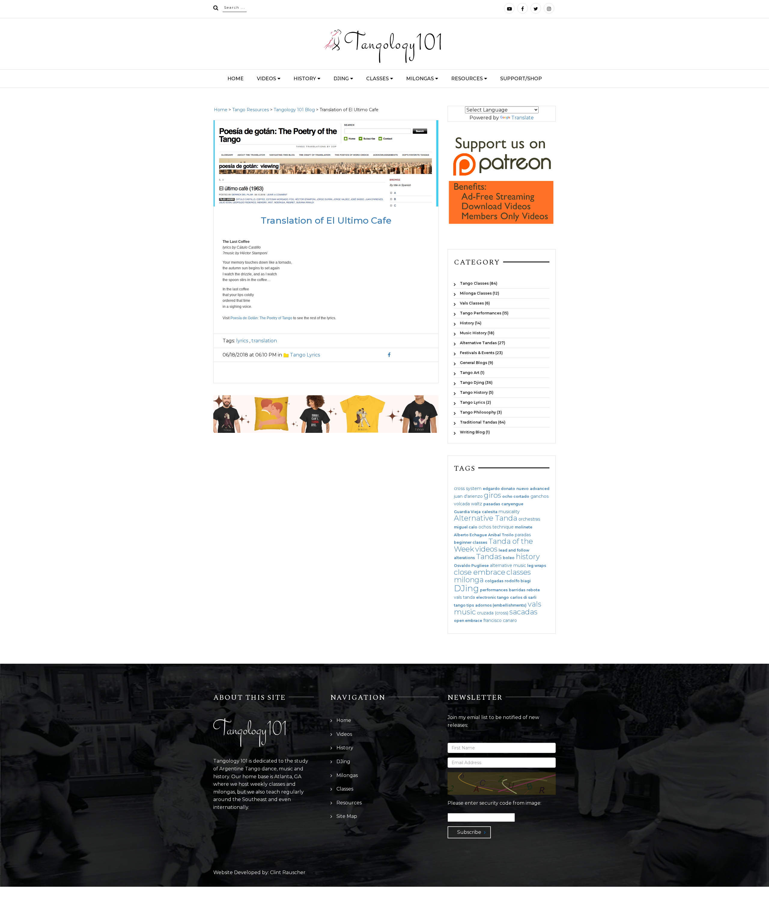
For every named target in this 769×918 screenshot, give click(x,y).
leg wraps (536, 566)
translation (263, 341)
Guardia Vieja (467, 512)
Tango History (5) (477, 392)
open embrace (468, 621)
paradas (523, 534)
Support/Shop (521, 78)
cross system (468, 488)
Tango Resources (250, 109)
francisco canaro (500, 620)
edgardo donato (499, 489)
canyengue (512, 504)
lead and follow (514, 550)
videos (486, 549)
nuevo (522, 489)
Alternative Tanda (485, 518)
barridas (517, 590)
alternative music (508, 565)
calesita (489, 512)
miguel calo (465, 527)
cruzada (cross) (492, 612)
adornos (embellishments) (501, 605)
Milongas (420, 78)
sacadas (523, 611)
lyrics (242, 341)
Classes (377, 78)
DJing (341, 78)
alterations (464, 558)
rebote (533, 590)
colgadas (494, 581)
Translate (522, 118)
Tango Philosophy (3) (481, 412)
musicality (509, 511)
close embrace (479, 572)
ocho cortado (515, 496)
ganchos (539, 496)
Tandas (489, 556)
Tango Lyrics (305, 355)
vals (534, 604)
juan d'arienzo (468, 496)
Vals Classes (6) (475, 303)
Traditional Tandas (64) (483, 422)
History (304, 78)
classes (518, 572)
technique (503, 527)
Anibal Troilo (501, 535)
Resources (467, 78)
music (465, 611)
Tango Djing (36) (476, 382)
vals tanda (464, 597)
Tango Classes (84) (478, 283)
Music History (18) (477, 333)
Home (235, 78)
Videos (266, 78)
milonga (469, 579)
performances (494, 590)
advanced (539, 489)
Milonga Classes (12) (479, 293)
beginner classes (470, 542)
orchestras (529, 519)
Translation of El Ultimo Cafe (326, 220)
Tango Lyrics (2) (475, 402)
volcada (462, 503)
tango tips (464, 605)
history (528, 556)
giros (492, 495)
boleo (509, 558)
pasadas (491, 504)
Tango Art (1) (472, 372)
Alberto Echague (470, 535)
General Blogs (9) (476, 362)
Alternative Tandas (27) (482, 343)
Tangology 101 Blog (294, 109)
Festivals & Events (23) (481, 352)
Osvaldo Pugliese (471, 566)
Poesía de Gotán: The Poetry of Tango (261, 318)
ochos (485, 527)
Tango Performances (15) (484, 313)
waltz (476, 503)
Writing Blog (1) (475, 432)
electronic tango (492, 597)
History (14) (471, 323)
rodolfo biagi (518, 581)
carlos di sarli (523, 597)
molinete (523, 527)
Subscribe (469, 832)
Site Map (346, 816)
